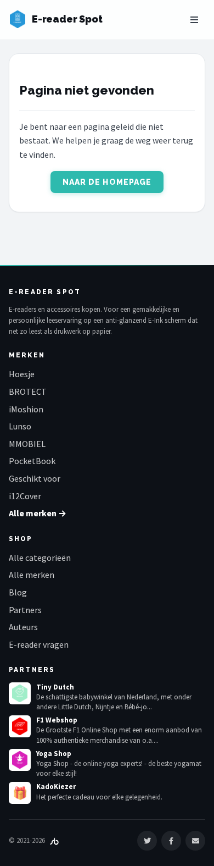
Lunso (20, 426)
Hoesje (22, 373)
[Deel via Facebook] (171, 841)
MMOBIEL (27, 443)
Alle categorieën (40, 557)
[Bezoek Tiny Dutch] (20, 693)
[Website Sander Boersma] (54, 840)
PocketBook (32, 460)
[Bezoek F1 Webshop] (20, 726)
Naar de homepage (107, 182)
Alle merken (31, 574)
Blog (18, 592)
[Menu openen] (194, 20)
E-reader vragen (39, 644)
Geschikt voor (34, 478)
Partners (25, 609)
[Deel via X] (147, 841)
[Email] (195, 841)
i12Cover (25, 495)
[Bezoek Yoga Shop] (20, 760)
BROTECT (28, 391)
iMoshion (26, 409)
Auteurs (23, 626)
